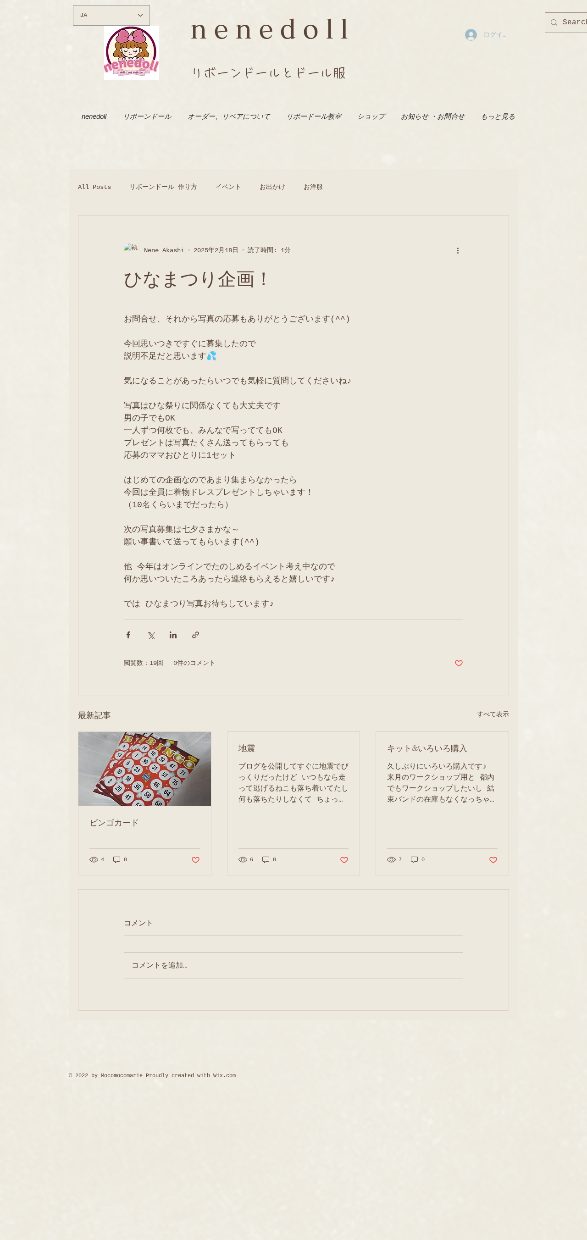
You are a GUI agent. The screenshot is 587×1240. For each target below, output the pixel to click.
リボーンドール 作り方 (163, 187)
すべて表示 (493, 714)
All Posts (94, 187)
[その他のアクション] (457, 250)
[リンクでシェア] (195, 635)
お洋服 (313, 187)
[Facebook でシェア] (128, 635)
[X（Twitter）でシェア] (150, 635)
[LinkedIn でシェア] (173, 635)
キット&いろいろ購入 (427, 748)
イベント (228, 187)
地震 (246, 748)
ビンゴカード (114, 822)
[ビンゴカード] (144, 769)
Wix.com (224, 1076)
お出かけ (272, 187)
